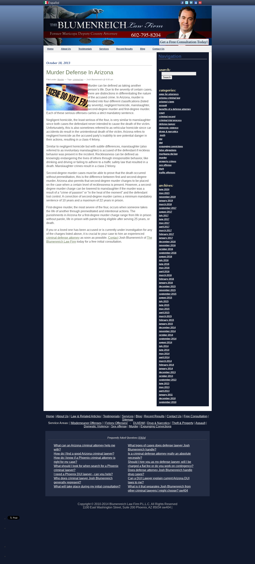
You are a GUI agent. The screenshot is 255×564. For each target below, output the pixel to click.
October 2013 (166, 376)
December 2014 (167, 327)
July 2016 (164, 260)
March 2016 (165, 275)
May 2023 (164, 193)
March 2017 (165, 230)
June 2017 (164, 219)
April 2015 (164, 312)
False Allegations (167, 150)
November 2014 (167, 331)
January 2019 (166, 200)
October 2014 (166, 335)
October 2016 (166, 249)
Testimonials (85, 49)
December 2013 (167, 372)
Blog (142, 49)
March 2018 (165, 204)
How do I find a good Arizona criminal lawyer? (84, 453)
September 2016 (167, 253)
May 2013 (164, 387)
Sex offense (119, 426)
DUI (160, 139)
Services (104, 49)
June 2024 (164, 189)
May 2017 (164, 223)
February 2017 (166, 234)
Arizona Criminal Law (169, 98)
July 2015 (164, 301)
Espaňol (53, 2)
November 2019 (167, 197)
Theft (161, 169)
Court (162, 113)
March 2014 (165, 361)
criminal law (78, 79)
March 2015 (165, 316)
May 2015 (164, 309)
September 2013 (167, 379)
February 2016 (166, 279)
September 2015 (167, 294)
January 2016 (166, 282)
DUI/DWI (139, 423)
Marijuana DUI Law (168, 154)
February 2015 (166, 320)
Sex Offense (165, 165)
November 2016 (167, 245)
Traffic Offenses (167, 172)
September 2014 (167, 338)
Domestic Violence (168, 128)
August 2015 (165, 297)
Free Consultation (195, 416)
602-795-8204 (146, 34)
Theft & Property (182, 423)
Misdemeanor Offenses (86, 423)
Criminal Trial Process (170, 120)
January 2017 (166, 238)
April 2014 (164, 357)
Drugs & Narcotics (168, 131)
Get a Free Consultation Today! (184, 42)
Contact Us (158, 49)
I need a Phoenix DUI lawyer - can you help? (83, 474)
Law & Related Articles (86, 416)
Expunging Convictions (171, 146)
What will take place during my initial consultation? (87, 486)
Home (50, 49)
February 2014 (166, 365)
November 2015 (167, 290)
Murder (60, 79)
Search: (165, 70)
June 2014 (164, 350)
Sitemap (127, 419)
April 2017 (164, 226)
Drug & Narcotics (158, 423)
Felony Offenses (116, 423)
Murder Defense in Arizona (79, 72)
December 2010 (167, 398)
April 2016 (164, 271)
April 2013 (164, 391)
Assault (163, 105)
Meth (162, 135)
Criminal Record (167, 116)
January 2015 (166, 323)
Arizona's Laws (166, 101)
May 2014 (164, 353)
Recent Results (124, 49)
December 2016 (167, 241)
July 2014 (164, 346)
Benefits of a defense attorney (175, 109)
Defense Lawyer (167, 124)
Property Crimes (167, 161)
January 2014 (166, 368)
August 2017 (165, 212)
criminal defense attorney (63, 237)
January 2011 (166, 394)
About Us (66, 49)
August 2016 (165, 256)
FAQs (142, 437)
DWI (161, 142)
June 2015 (164, 305)
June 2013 (164, 383)
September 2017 (167, 208)
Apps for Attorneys (169, 94)
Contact (113, 237)
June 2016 (164, 264)
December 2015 (167, 286)
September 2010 (167, 402)
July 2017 (164, 215)
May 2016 (164, 268)
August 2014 (165, 342)
